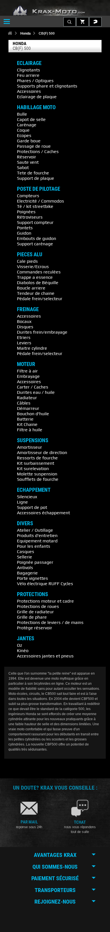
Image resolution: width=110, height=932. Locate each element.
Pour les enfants (33, 546)
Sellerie (24, 556)
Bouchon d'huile (33, 413)
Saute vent (28, 162)
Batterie (25, 418)
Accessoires (29, 91)
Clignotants (28, 69)
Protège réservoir (34, 627)
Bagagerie (27, 572)
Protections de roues (38, 606)
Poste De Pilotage (38, 189)
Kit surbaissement (35, 463)
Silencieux (27, 496)
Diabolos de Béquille (37, 282)
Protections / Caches (38, 151)
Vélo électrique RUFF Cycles (45, 583)
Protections (32, 594)
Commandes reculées (39, 271)
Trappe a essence (35, 277)
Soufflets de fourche (37, 479)
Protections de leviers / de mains (50, 622)
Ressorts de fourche (37, 457)
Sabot (23, 167)
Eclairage (29, 63)
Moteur (26, 364)
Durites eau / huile (36, 392)
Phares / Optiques (35, 80)
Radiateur (27, 397)
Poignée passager (35, 562)
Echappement (33, 490)
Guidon (24, 232)
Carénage (26, 124)
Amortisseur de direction (42, 452)
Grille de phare (32, 616)
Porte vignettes (32, 578)
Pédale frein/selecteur (39, 298)
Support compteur (35, 222)
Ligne (22, 501)
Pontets (25, 227)
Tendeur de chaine (35, 293)
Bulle (22, 113)
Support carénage (35, 243)
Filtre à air (27, 370)
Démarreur (28, 408)
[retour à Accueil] (10, 33)
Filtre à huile (29, 429)
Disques (25, 326)
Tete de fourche (33, 172)
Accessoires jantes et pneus (45, 655)
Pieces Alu (29, 254)
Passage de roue (34, 146)
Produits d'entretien (37, 535)
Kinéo (22, 650)
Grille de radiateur (35, 611)
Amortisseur (29, 447)
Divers (25, 523)
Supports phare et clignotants (47, 85)
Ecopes (24, 135)
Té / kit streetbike (35, 206)
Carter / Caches (32, 386)
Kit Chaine (27, 424)
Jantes (25, 638)
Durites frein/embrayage (42, 331)
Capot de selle (31, 119)
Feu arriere (28, 75)
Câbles (23, 402)
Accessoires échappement (43, 512)
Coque (23, 129)
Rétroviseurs (30, 216)
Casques (25, 551)
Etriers (23, 337)
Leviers (24, 342)
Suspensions (32, 440)
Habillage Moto (36, 107)
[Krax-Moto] (55, 11)
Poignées (26, 211)
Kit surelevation (33, 468)
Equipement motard (37, 540)
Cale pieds (27, 261)
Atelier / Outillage (35, 530)
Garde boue (29, 140)
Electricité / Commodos (40, 200)
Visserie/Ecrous (33, 266)
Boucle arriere (31, 287)
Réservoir (26, 156)
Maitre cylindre (32, 348)
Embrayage (28, 376)
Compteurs (28, 195)
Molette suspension (37, 473)
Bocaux (24, 321)
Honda (25, 33)
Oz (19, 645)
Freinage (28, 309)
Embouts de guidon (36, 238)
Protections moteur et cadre (45, 600)
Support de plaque (35, 178)
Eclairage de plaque (37, 96)
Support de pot (32, 507)
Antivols (25, 567)
